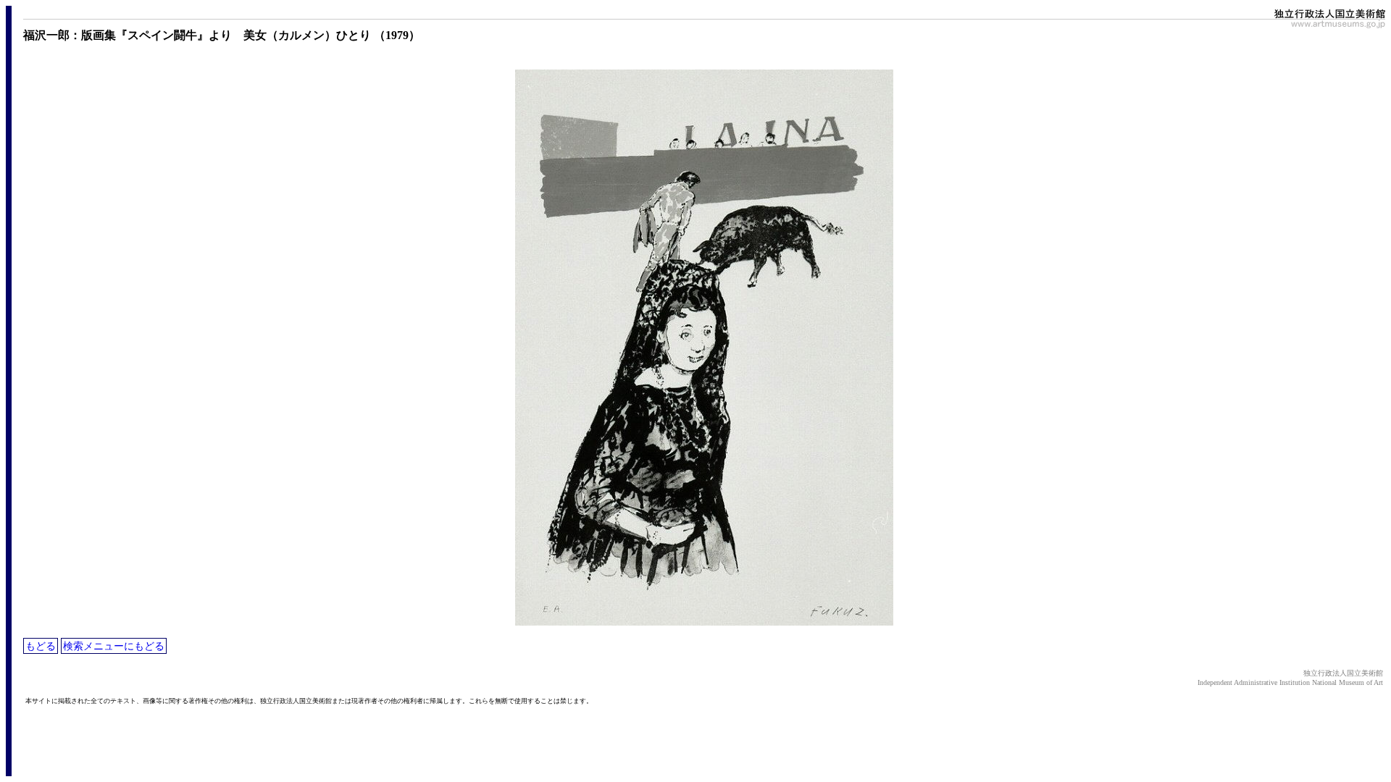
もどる (40, 646)
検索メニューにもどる (113, 646)
